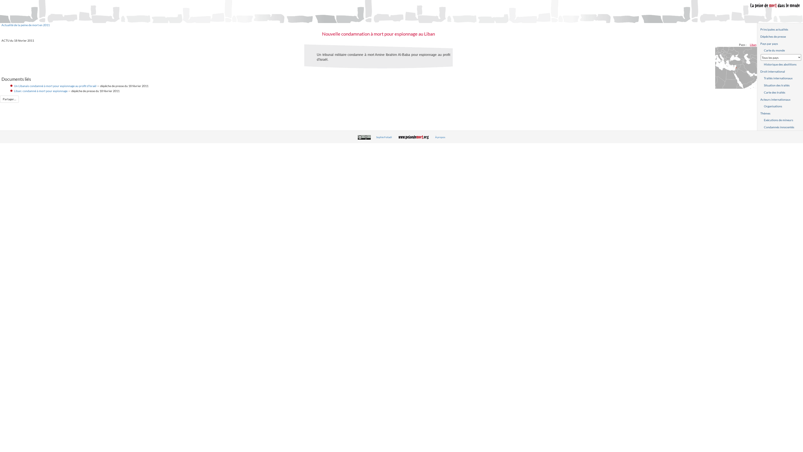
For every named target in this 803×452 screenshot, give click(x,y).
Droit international (772, 71)
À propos (440, 137)
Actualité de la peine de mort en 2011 (25, 25)
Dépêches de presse (773, 36)
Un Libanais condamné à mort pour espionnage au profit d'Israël (55, 86)
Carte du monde (774, 50)
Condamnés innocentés (779, 127)
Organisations (773, 106)
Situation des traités (777, 85)
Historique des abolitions (780, 64)
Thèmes (765, 113)
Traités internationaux (778, 78)
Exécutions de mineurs (778, 120)
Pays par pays (769, 43)
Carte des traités (774, 92)
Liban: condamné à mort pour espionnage (41, 91)
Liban (753, 44)
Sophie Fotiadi (384, 137)
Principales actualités (774, 29)
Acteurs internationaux (775, 99)
